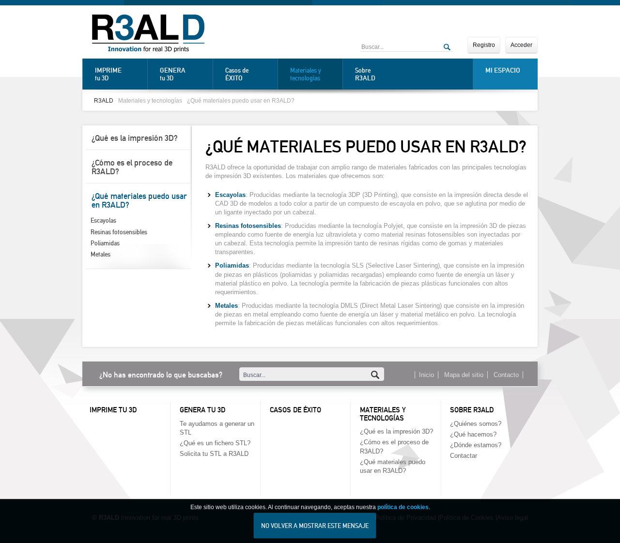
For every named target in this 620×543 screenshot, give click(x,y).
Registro (484, 45)
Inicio (426, 374)
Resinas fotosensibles (119, 232)
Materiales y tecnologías (305, 74)
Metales (100, 254)
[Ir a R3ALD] (148, 34)
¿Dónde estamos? (475, 445)
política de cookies (403, 507)
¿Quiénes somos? (475, 423)
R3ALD (103, 100)
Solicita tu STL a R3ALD (214, 453)
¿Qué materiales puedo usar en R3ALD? (240, 100)
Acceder (521, 45)
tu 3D (108, 74)
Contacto (506, 374)
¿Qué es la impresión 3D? (135, 138)
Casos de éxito (295, 410)
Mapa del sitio (463, 374)
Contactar (463, 455)
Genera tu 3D (202, 410)
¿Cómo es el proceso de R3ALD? (132, 167)
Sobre (365, 74)
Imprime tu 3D (113, 410)
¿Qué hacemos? (473, 434)
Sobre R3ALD (472, 410)
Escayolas (103, 220)
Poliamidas (105, 243)
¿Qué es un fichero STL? (215, 443)
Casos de (236, 74)
